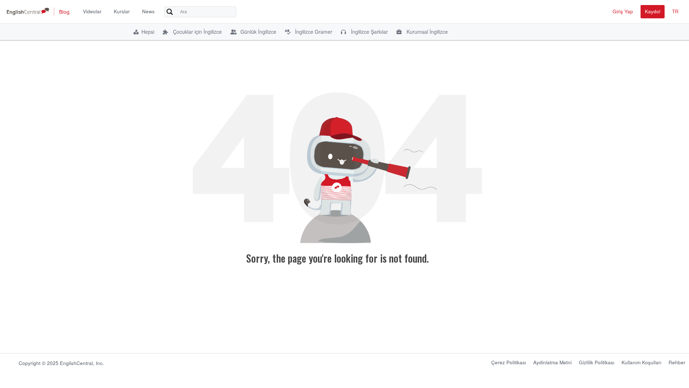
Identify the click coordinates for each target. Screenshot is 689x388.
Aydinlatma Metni (552, 362)
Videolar (92, 11)
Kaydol (652, 11)
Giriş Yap (623, 11)
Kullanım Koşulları (641, 362)
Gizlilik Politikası (596, 362)
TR (675, 11)
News (148, 11)
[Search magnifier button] (170, 12)
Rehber (677, 362)
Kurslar (122, 11)
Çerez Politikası (508, 362)
